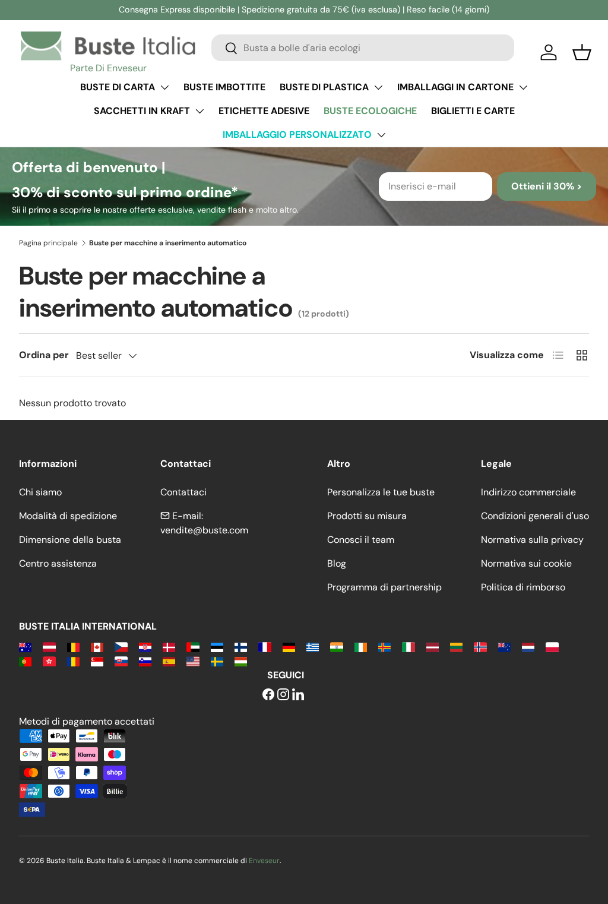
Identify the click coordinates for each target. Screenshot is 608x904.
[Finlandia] (241, 646)
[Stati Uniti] (192, 661)
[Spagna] (169, 661)
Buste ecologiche (370, 111)
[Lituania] (456, 646)
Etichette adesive (263, 111)
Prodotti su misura (367, 516)
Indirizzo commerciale (528, 492)
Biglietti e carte (473, 111)
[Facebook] (268, 695)
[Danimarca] (169, 646)
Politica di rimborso (523, 587)
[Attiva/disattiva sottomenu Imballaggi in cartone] (523, 87)
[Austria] (49, 646)
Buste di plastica (324, 87)
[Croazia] (145, 646)
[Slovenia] (145, 661)
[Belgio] (73, 646)
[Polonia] (552, 646)
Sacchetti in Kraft (142, 111)
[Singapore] (97, 661)
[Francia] (264, 646)
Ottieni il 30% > (546, 186)
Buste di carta (117, 87)
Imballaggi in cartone (455, 87)
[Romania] (73, 661)
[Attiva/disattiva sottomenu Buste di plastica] (378, 87)
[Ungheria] (241, 661)
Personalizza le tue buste (381, 492)
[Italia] (408, 646)
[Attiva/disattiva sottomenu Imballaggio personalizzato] (381, 135)
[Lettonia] (432, 646)
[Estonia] (217, 646)
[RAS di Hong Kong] (49, 661)
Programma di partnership (384, 587)
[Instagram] (283, 695)
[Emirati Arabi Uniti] (192, 646)
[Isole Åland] (384, 646)
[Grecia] (312, 646)
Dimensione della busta (70, 539)
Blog (336, 563)
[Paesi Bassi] (528, 646)
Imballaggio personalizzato (297, 134)
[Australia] (25, 646)
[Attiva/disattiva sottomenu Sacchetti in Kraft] (199, 111)
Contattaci (183, 492)
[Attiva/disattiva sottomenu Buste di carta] (164, 87)
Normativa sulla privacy (532, 539)
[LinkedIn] (298, 695)
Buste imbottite (224, 87)
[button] (582, 52)
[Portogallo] (25, 661)
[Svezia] (217, 661)
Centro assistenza (58, 563)
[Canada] (97, 646)
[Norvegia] (480, 646)
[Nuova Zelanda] (504, 646)
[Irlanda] (360, 646)
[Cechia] (121, 646)
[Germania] (289, 646)
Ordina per (44, 355)
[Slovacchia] (121, 661)
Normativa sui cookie (526, 563)
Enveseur (264, 860)
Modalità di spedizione (68, 516)
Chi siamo (40, 492)
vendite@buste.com (204, 530)
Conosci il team (360, 539)
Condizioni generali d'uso (535, 516)
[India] (336, 646)
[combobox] (362, 47)
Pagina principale (48, 243)
